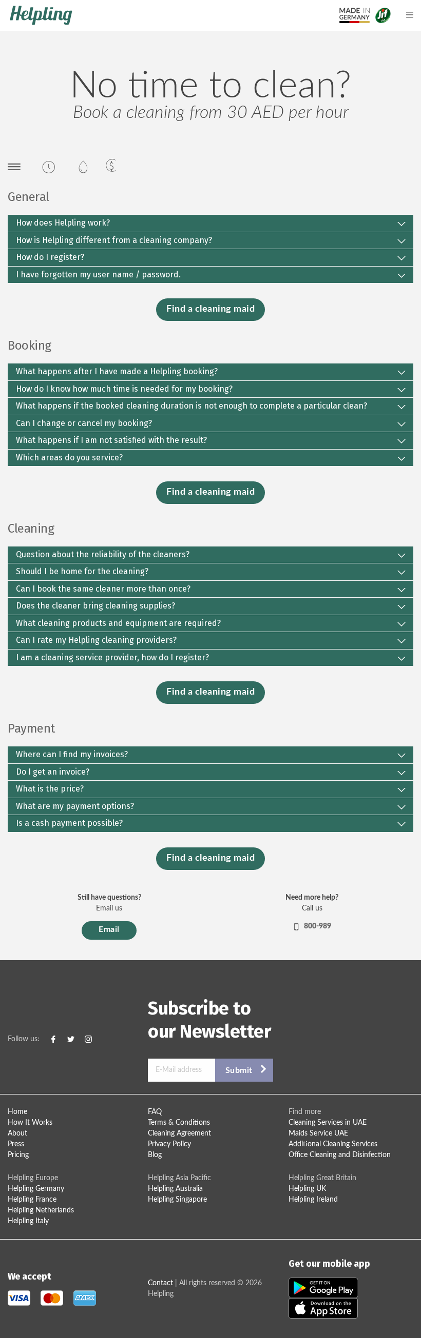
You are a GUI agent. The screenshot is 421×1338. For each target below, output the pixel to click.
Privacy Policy (169, 1144)
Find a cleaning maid (210, 309)
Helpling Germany (36, 1188)
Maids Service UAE (318, 1133)
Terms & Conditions (179, 1122)
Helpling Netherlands (41, 1210)
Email (109, 929)
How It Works (30, 1122)
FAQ (155, 1112)
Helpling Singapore (177, 1199)
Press (16, 1144)
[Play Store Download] (323, 1287)
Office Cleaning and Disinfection (340, 1155)
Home (17, 1112)
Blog (155, 1155)
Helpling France (32, 1199)
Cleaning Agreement (179, 1133)
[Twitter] (70, 1039)
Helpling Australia (175, 1188)
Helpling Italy (28, 1221)
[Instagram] (88, 1039)
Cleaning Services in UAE (328, 1122)
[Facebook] (53, 1039)
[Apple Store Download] (323, 1307)
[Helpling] (158, 15)
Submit (239, 1070)
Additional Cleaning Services (333, 1144)
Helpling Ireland (313, 1199)
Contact (160, 1283)
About (17, 1133)
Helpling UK (307, 1188)
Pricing (18, 1155)
